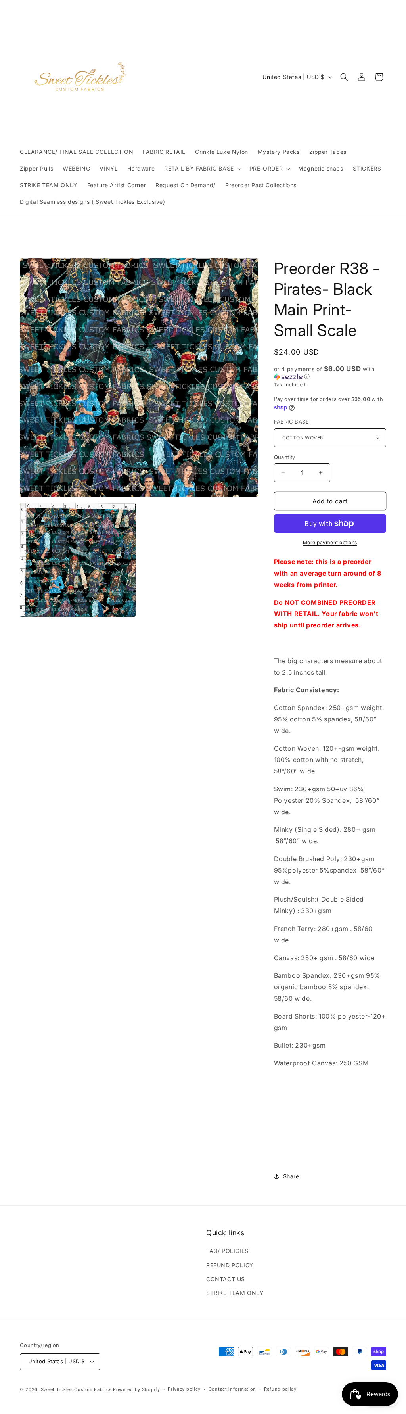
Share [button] (291, 1176)
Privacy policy (184, 1389)
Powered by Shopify (136, 1389)
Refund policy (280, 1389)
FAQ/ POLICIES (227, 1250)
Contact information (232, 1389)
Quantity (284, 457)
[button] (202, 168)
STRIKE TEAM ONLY (235, 1292)
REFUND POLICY (230, 1265)
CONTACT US (225, 1279)
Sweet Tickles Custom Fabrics (76, 1389)
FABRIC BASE (291, 421)
